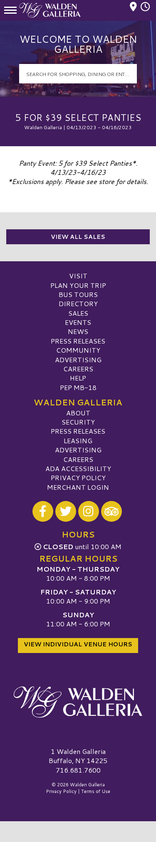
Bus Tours (78, 294)
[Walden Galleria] (78, 702)
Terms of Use (95, 791)
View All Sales (78, 237)
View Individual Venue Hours (78, 644)
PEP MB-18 (78, 387)
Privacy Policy (78, 477)
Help (78, 378)
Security (78, 422)
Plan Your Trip (78, 285)
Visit (78, 275)
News (78, 331)
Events (78, 322)
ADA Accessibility (78, 468)
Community (78, 350)
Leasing (78, 440)
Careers (78, 368)
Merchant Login (78, 487)
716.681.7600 (78, 770)
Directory (78, 303)
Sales (78, 313)
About (78, 412)
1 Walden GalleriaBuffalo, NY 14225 (78, 755)
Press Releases (78, 341)
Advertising (78, 359)
